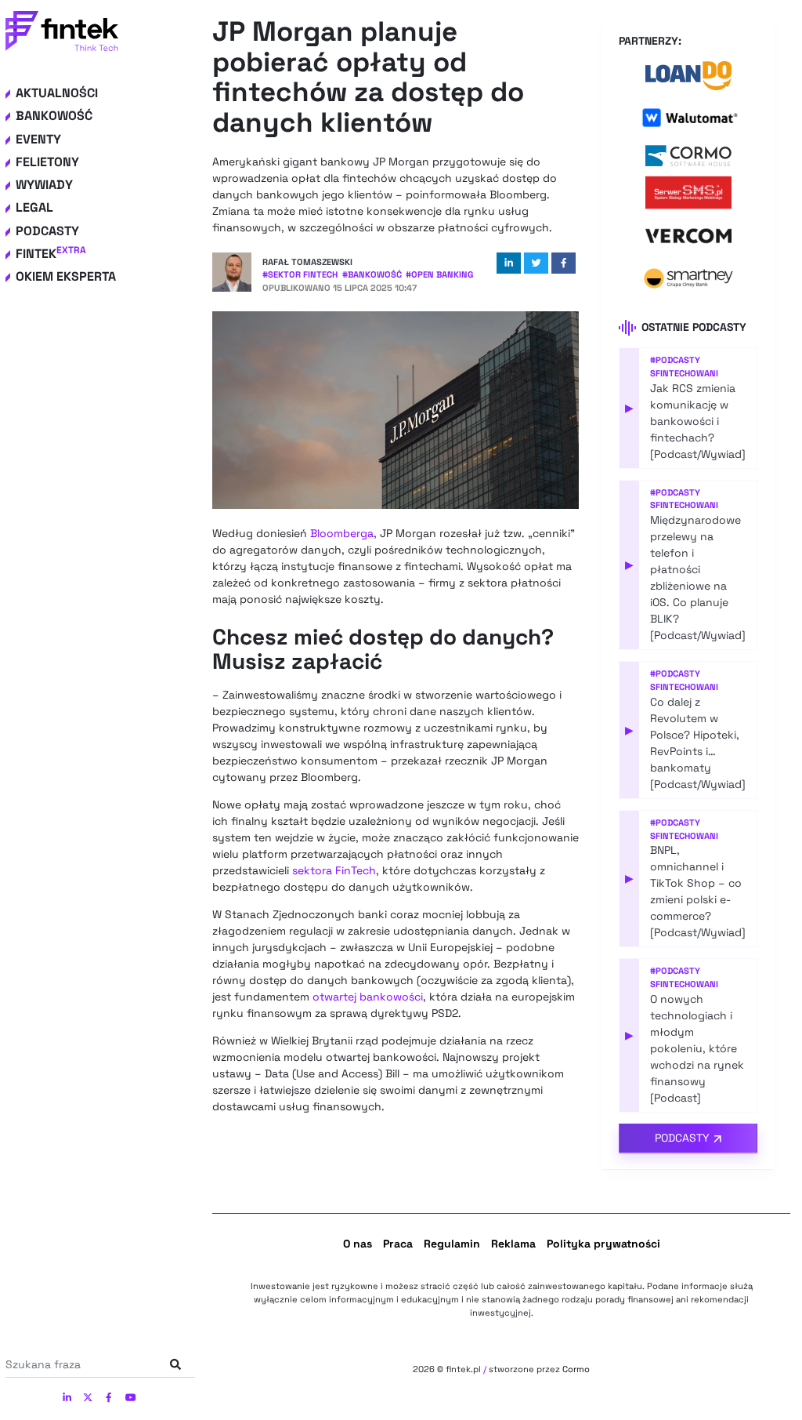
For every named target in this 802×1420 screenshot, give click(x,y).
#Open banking (439, 274)
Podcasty (47, 231)
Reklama (513, 1244)
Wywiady (44, 184)
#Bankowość (372, 274)
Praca (398, 1244)
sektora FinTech (334, 870)
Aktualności (57, 93)
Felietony (47, 162)
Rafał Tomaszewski (307, 261)
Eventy (38, 139)
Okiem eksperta (66, 276)
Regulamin (452, 1244)
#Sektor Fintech (300, 274)
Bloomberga (342, 533)
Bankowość (54, 115)
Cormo (576, 1369)
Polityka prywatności (603, 1244)
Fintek (51, 253)
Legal (34, 207)
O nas (357, 1244)
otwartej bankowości (367, 997)
